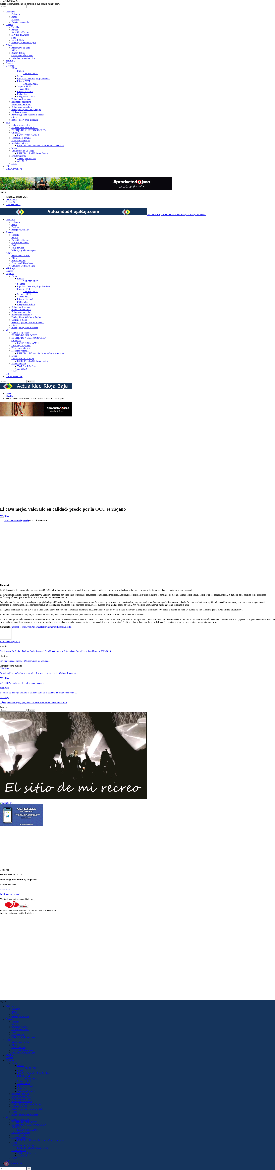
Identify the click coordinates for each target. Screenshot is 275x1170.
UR (7, 166)
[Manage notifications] (6, 1163)
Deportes (10, 66)
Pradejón (15, 19)
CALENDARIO (30, 73)
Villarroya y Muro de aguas (23, 42)
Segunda (21, 76)
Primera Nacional (25, 91)
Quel (13, 37)
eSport (14, 117)
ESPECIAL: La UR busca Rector (32, 153)
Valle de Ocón (17, 40)
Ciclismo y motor (19, 112)
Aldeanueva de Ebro (20, 47)
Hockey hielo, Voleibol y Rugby (26, 109)
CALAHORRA (13, 204)
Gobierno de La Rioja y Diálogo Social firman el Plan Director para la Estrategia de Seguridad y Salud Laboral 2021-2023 (55, 651)
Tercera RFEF (23, 89)
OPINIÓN (16, 132)
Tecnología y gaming (21, 138)
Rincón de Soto (18, 53)
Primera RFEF (23, 81)
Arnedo (9, 24)
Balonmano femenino (21, 104)
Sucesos (9, 63)
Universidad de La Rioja (22, 151)
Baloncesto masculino (21, 102)
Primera (20, 71)
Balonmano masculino (21, 107)
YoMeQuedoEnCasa (26, 158)
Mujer (14, 148)
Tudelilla (15, 27)
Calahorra (10, 11)
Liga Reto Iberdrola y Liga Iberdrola (33, 78)
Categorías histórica (26, 96)
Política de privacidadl (10, 894)
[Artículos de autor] (5, 639)
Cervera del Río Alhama (22, 55)
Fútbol (14, 68)
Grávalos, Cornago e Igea (23, 58)
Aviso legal (5, 889)
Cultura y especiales (20, 125)
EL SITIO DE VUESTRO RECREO (28, 130)
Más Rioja (10, 60)
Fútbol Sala (22, 94)
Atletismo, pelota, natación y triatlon (27, 114)
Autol (14, 17)
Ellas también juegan (20, 140)
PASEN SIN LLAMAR (28, 135)
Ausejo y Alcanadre (20, 22)
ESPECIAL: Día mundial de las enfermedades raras (40, 145)
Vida (8, 122)
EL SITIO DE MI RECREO (24, 127)
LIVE (14, 163)
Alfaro (9, 45)
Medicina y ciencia (20, 143)
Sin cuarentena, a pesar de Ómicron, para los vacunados (25, 661)
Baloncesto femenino (21, 99)
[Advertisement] (11, 460)
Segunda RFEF (24, 86)
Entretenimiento (18, 156)
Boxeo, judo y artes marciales (24, 120)
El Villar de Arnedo (20, 35)
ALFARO (10, 202)
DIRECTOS (14, 169)
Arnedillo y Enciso (20, 32)
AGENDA (22, 161)
